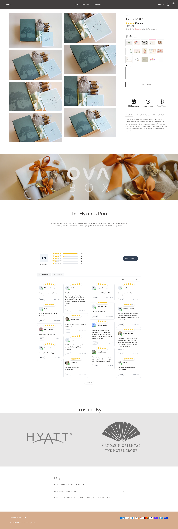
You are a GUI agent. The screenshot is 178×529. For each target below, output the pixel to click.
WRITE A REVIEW (130, 258)
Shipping (138, 29)
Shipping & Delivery (159, 115)
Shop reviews (57, 274)
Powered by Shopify (30, 523)
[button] (147, 23)
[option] (89, 439)
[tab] (130, 115)
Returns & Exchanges (142, 115)
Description (129, 115)
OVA (127, 16)
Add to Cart (147, 84)
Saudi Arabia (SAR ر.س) (17, 517)
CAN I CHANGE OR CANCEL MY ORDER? (69, 485)
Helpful (42, 299)
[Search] (168, 4)
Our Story (86, 5)
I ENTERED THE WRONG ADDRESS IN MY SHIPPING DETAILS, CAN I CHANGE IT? (83, 498)
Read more (68, 306)
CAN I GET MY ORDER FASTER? (65, 491)
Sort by (124, 279)
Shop (76, 5)
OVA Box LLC (19, 523)
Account (161, 5)
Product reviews (44, 274)
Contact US (97, 5)
